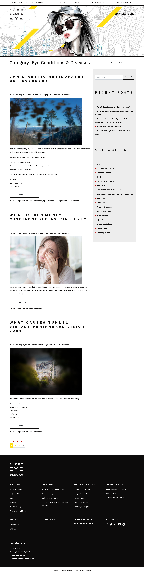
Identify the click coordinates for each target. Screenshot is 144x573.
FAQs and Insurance (18, 494)
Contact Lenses (104, 173)
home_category (104, 211)
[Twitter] (111, 525)
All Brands (14, 529)
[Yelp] (115, 525)
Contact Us (79, 2)
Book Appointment (123, 2)
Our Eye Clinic (16, 489)
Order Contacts (99, 2)
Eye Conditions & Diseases (58, 95)
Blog (99, 164)
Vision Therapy (80, 498)
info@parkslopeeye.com (23, 558)
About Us (16, 2)
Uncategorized (103, 232)
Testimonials (102, 228)
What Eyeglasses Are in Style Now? (113, 107)
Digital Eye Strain (81, 502)
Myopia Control (80, 494)
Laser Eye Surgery (81, 507)
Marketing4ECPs (67, 570)
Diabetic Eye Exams (50, 498)
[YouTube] (119, 525)
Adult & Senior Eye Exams (53, 489)
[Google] (123, 525)
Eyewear (101, 203)
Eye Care (101, 185)
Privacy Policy (15, 507)
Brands (59, 2)
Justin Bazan (39, 95)
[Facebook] (107, 525)
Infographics (102, 215)
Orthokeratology (104, 224)
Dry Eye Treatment (82, 489)
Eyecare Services (38, 2)
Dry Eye (100, 177)
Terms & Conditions (18, 511)
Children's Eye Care (105, 168)
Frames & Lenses (104, 207)
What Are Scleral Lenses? (109, 126)
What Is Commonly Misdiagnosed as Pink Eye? (48, 217)
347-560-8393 (124, 13)
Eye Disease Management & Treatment (61, 201)
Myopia (100, 220)
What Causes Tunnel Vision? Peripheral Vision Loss (47, 326)
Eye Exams (101, 198)
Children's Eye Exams (51, 494)
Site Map (13, 502)
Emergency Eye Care (106, 181)
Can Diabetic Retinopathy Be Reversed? (47, 79)
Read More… (24, 195)
